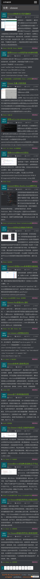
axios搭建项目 (17, 148)
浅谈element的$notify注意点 (18, 153)
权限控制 (14, 529)
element (11, 148)
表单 (8, 390)
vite (8, 148)
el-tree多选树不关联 (12, 495)
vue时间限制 (30, 79)
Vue (4, 459)
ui (10, 359)
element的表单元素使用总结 (18, 364)
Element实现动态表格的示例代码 (20, 228)
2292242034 (26, 577)
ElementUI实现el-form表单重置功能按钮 (22, 266)
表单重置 (23, 298)
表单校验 (9, 423)
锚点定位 (14, 359)
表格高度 (20, 48)
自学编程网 (8, 577)
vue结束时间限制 (16, 79)
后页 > (30, 568)
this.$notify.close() (11, 223)
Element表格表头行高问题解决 (19, 14)
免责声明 (4, 575)
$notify (9, 181)
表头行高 (9, 48)
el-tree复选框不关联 (27, 495)
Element (5, 48)
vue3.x (4, 148)
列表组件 (14, 459)
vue (4, 359)
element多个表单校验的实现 (18, 394)
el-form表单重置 (11, 298)
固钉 (12, 328)
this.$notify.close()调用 (26, 223)
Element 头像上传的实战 (16, 83)
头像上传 (9, 115)
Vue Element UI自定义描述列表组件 (21, 428)
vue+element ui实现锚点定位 (18, 333)
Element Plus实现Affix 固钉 (17, 302)
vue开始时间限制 (7, 79)
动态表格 (9, 262)
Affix (8, 328)
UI (10, 459)
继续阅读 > (35, 48)
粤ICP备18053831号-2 (15, 575)
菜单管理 (14, 562)
